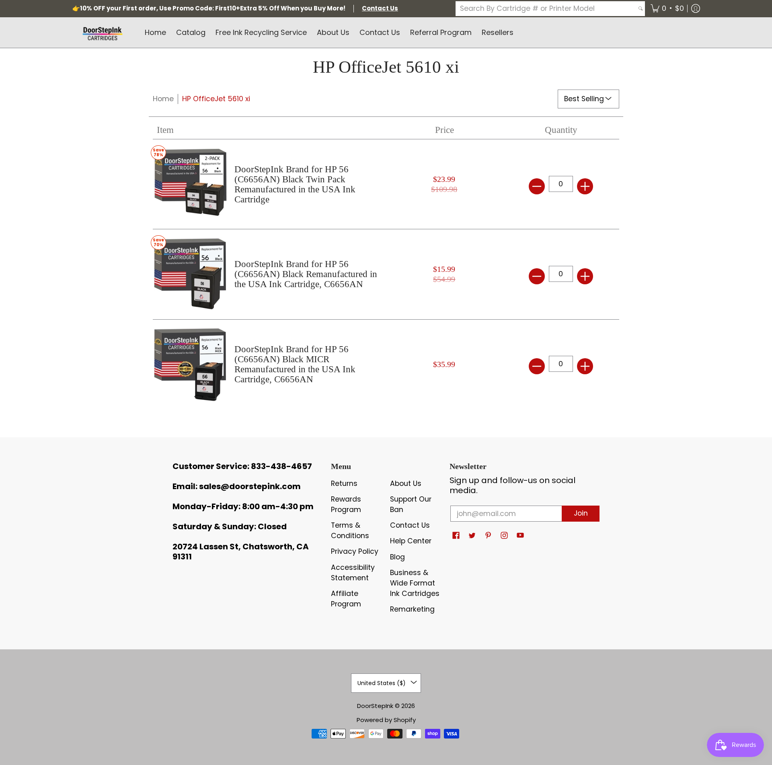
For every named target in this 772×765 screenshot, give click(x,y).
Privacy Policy (354, 551)
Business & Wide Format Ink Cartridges (414, 583)
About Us (405, 483)
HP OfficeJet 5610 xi (216, 99)
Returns (344, 483)
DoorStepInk (375, 706)
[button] (667, 8)
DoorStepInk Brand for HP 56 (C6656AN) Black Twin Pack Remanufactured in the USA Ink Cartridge (294, 184)
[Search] (640, 8)
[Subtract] (537, 186)
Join (581, 513)
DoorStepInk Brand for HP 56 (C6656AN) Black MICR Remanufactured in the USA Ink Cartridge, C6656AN (294, 364)
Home (163, 99)
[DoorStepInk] (102, 32)
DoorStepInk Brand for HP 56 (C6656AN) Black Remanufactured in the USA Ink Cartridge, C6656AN (305, 274)
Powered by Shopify (386, 720)
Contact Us (410, 525)
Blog (397, 557)
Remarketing (412, 609)
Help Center (410, 541)
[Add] (585, 186)
